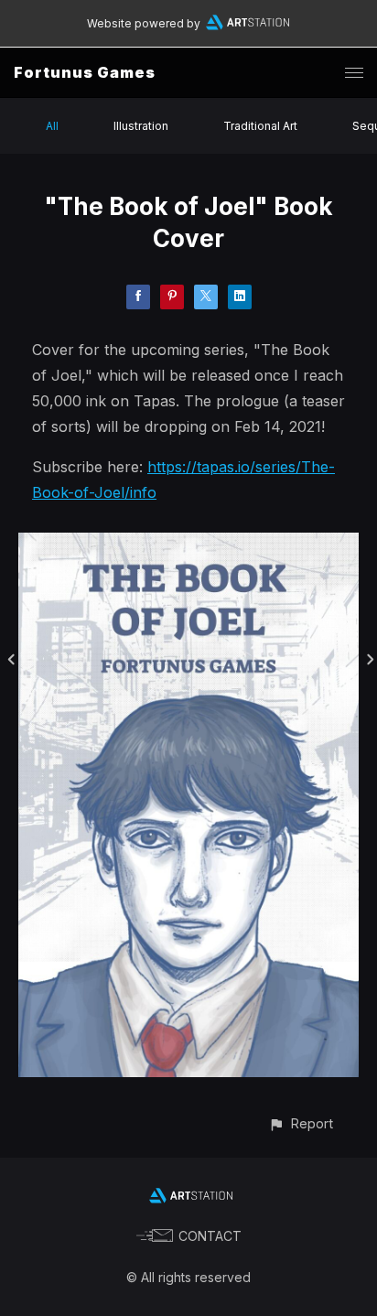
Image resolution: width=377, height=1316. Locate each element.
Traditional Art (260, 126)
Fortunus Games (85, 72)
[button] (300, 1123)
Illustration (140, 126)
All (52, 126)
